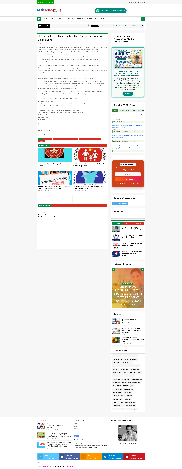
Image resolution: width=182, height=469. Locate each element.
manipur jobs (117, 386)
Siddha (80, 19)
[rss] (140, 2)
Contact (63, 2)
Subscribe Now (127, 179)
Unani (102, 19)
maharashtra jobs (134, 382)
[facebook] (136, 2)
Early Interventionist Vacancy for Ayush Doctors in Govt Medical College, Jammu (89, 165)
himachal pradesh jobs (120, 372)
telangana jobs (130, 402)
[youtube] (129, 2)
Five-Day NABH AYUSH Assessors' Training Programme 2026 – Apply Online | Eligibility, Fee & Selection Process (59, 435)
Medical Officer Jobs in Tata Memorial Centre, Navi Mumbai (132, 253)
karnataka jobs (129, 376)
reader (90, 139)
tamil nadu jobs (118, 402)
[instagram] (144, 2)
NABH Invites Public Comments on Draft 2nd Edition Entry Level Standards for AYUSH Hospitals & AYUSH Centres (59, 444)
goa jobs (115, 369)
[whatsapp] (142, 2)
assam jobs (133, 359)
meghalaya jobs (128, 386)
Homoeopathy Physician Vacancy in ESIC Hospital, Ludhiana (53, 165)
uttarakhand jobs (118, 409)
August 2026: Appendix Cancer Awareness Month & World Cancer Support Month (132, 330)
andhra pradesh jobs (130, 356)
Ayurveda (69, 19)
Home (56, 2)
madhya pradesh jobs (119, 382)
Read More (127, 93)
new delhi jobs (117, 392)
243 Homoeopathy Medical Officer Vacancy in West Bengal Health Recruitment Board (88, 187)
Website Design (49, 466)
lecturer (69, 139)
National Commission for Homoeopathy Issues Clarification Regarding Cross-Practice (132, 321)
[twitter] (134, 2)
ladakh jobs (125, 379)
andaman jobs (81, 26)
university (97, 139)
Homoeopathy (55, 19)
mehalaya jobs (117, 389)
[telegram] (132, 2)
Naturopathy (91, 19)
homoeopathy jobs (59, 139)
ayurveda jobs (127, 283)
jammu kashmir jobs (135, 372)
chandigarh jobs (126, 362)
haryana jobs (135, 369)
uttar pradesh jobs (129, 405)
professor (83, 139)
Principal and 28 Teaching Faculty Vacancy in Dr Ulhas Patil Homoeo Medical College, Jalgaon (54, 187)
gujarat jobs (124, 369)
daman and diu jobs (133, 366)
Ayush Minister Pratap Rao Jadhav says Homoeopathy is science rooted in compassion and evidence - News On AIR (127, 116)
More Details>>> (43, 135)
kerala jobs (116, 379)
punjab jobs (128, 395)
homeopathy (47, 139)
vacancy (41, 141)
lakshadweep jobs (137, 379)
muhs (75, 139)
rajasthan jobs (117, 399)
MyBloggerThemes (70, 466)
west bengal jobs (132, 409)
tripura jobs (117, 405)
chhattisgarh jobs (119, 366)
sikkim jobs (128, 399)
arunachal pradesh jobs (120, 359)
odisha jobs (127, 392)
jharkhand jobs (117, 376)
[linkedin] (138, 2)
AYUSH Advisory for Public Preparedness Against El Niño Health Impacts (133, 339)
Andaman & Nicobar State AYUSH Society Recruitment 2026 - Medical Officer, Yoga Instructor (114, 26)
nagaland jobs (128, 389)
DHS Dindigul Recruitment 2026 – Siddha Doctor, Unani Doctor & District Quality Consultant (128, 293)
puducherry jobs (118, 395)
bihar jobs (116, 362)
